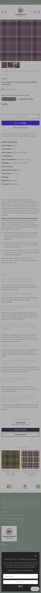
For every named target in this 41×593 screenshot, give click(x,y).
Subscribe (20, 582)
